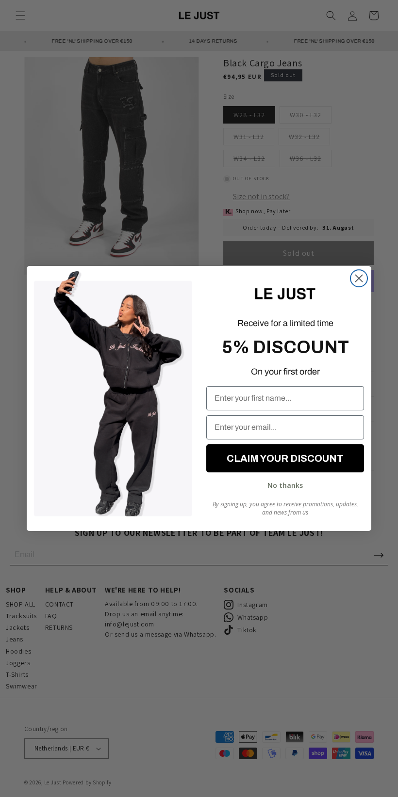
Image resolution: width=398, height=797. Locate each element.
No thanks (285, 485)
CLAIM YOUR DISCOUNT (285, 458)
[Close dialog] (358, 278)
